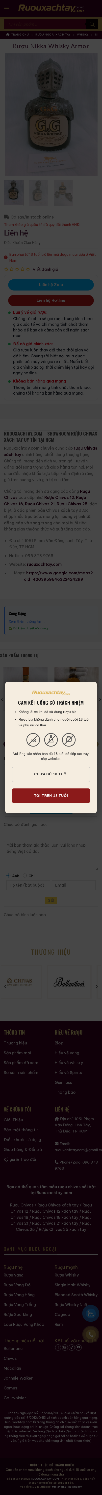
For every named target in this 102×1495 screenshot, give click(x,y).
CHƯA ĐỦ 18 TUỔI (51, 774)
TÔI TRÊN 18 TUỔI (51, 796)
